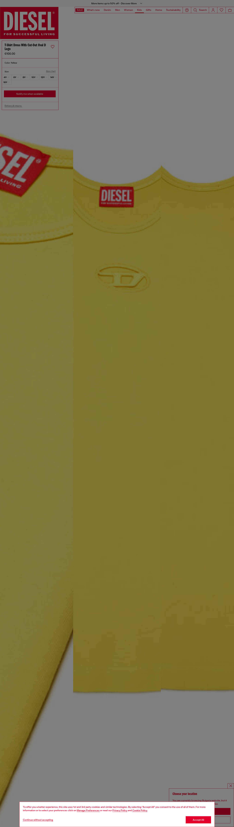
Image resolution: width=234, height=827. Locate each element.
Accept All (198, 819)
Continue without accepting (38, 819)
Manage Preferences (88, 810)
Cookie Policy (139, 810)
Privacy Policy (119, 810)
